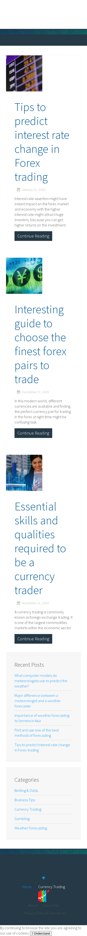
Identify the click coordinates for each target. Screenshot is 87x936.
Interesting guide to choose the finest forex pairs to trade (40, 344)
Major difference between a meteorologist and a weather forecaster (37, 700)
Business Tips (24, 799)
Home (27, 886)
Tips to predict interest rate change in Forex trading (41, 142)
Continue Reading (33, 236)
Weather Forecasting (30, 828)
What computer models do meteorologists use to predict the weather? (40, 680)
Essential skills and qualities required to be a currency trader (40, 548)
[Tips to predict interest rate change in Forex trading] (43, 73)
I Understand (41, 933)
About (33, 905)
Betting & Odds (26, 790)
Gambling (22, 818)
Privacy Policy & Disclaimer (45, 912)
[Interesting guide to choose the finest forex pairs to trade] (43, 276)
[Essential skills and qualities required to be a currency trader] (43, 473)
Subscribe (51, 905)
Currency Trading (27, 809)
